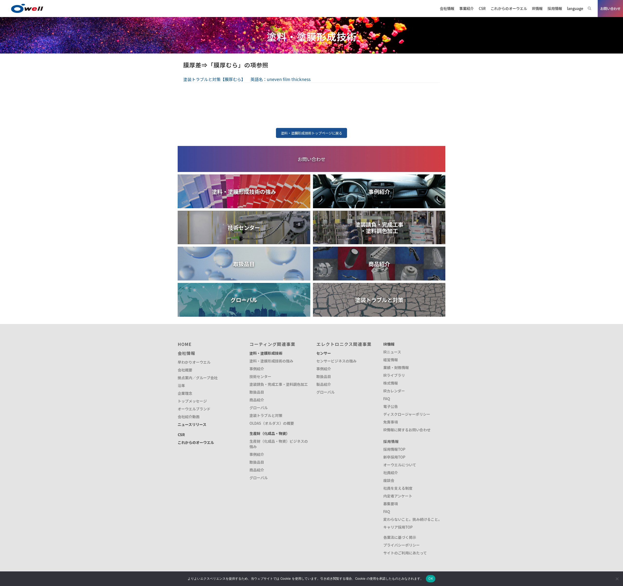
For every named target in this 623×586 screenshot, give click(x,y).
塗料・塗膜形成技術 (265, 353)
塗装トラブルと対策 (265, 415)
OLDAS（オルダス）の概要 (271, 423)
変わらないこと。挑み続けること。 (412, 519)
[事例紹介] (379, 177)
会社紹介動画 (189, 416)
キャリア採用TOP (398, 527)
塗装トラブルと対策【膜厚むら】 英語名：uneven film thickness (247, 79)
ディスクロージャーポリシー (406, 414)
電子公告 (390, 406)
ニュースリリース (192, 424)
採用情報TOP (394, 449)
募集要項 (390, 503)
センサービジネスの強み (336, 360)
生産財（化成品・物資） (269, 433)
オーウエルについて (399, 464)
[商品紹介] (379, 250)
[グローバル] (244, 286)
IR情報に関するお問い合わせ (407, 429)
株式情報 (390, 383)
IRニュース (392, 351)
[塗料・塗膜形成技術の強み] (244, 177)
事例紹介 (256, 368)
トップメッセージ (192, 401)
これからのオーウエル (196, 442)
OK (430, 578)
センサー (323, 353)
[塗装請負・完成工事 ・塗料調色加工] (379, 214)
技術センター (260, 376)
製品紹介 (323, 384)
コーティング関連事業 (272, 344)
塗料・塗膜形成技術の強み (271, 360)
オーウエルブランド (194, 408)
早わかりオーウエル (194, 362)
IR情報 (388, 344)
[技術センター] (244, 214)
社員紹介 (390, 472)
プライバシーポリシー (401, 545)
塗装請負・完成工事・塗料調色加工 (278, 384)
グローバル (258, 407)
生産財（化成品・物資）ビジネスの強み (278, 444)
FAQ (386, 398)
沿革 (181, 385)
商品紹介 (256, 399)
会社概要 (185, 369)
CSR (181, 434)
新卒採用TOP (394, 457)
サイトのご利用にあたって (405, 552)
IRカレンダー (394, 390)
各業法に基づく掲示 (399, 537)
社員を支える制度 (397, 488)
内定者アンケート (397, 495)
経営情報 (390, 359)
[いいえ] (616, 578)
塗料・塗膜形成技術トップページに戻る (311, 132)
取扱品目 (256, 392)
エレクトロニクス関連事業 (344, 344)
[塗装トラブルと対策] (379, 286)
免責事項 (390, 421)
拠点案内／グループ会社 (198, 377)
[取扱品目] (244, 250)
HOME (185, 344)
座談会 (388, 480)
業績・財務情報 (396, 367)
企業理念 (185, 393)
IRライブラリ (394, 375)
